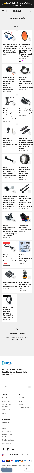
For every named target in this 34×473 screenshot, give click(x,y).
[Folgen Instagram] (8, 449)
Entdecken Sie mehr (8, 410)
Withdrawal (6, 470)
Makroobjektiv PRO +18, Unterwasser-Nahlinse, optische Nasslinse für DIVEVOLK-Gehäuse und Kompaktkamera (8, 83)
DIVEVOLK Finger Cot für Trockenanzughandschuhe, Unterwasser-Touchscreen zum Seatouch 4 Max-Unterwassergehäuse (11, 48)
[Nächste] (31, 4)
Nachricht (22, 398)
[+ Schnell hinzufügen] (14, 39)
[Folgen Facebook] (3, 449)
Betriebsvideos (6, 431)
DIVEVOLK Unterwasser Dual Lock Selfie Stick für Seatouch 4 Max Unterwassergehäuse (9, 171)
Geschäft (4, 398)
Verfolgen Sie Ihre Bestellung (7, 405)
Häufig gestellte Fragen (6, 424)
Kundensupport (6, 401)
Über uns (21, 404)
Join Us (4, 413)
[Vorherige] (2, 4)
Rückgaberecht (6, 443)
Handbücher (5, 428)
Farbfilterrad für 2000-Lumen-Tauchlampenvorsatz (25, 228)
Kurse (20, 401)
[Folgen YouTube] (13, 449)
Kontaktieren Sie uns (25, 407)
